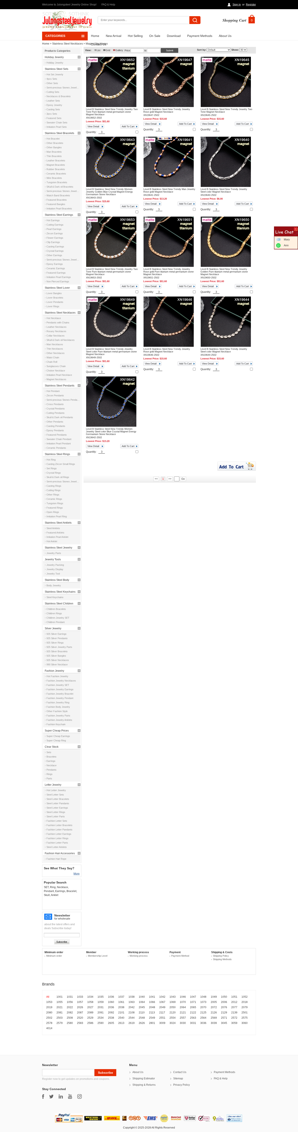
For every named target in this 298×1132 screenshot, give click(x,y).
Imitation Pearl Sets (56, 127)
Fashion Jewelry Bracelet (59, 693)
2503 (60, 1017)
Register (251, 4)
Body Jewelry (53, 585)
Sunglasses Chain (56, 366)
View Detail (93, 126)
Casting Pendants (55, 426)
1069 (173, 1002)
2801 (152, 1023)
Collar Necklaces (55, 335)
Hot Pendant (53, 391)
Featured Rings (54, 507)
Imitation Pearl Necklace (59, 375)
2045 (142, 1007)
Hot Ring (51, 459)
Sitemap (178, 1078)
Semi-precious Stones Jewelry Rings (63, 481)
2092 (111, 1012)
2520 (80, 1017)
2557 (183, 1017)
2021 (60, 1007)
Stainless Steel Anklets (58, 522)
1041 (152, 996)
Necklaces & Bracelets (58, 96)
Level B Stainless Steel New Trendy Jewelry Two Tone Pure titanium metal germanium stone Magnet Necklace (112, 112)
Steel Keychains (54, 597)
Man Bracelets (54, 151)
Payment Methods (199, 36)
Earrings (50, 761)
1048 (203, 996)
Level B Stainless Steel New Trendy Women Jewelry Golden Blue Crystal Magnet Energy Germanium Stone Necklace (109, 192)
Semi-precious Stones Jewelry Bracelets (63, 191)
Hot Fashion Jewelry (57, 676)
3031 (193, 1023)
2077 (234, 1007)
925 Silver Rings (55, 642)
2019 (49, 1007)
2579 (60, 1023)
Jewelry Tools (53, 559)
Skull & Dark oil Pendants (59, 417)
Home (95, 36)
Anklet (54, 895)
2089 (90, 1012)
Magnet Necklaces (56, 379)
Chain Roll (51, 362)
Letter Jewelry (53, 784)
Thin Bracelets (54, 156)
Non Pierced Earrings (57, 281)
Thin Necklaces (54, 348)
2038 (121, 1007)
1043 (173, 996)
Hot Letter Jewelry (56, 790)
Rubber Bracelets (55, 169)
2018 (244, 1002)
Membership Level (97, 955)
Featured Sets (54, 118)
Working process (139, 955)
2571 (224, 1017)
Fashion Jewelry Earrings (60, 689)
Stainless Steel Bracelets (59, 133)
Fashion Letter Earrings (58, 834)
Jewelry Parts (53, 553)
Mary (287, 239)
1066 (152, 1002)
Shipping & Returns (144, 1084)
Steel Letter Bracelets (57, 799)
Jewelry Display (54, 569)
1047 (193, 996)
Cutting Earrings (54, 224)
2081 (60, 1012)
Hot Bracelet (53, 138)
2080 (49, 1012)
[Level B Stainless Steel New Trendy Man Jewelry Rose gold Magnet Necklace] (169, 186)
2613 (121, 1023)
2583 (80, 1023)
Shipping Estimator (143, 1078)
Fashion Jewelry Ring (57, 702)
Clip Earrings (53, 242)
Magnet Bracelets (55, 165)
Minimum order (54, 955)
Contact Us (98, 44)
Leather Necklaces (56, 327)
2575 (244, 1017)
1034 (90, 996)
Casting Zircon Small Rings (60, 464)
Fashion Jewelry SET (57, 685)
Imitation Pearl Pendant (58, 443)
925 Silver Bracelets (57, 651)
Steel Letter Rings (55, 812)
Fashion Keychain (55, 724)
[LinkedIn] (61, 1096)
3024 (173, 1023)
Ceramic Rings (54, 499)
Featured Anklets (55, 532)
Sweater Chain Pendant (58, 439)
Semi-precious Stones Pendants (63, 400)
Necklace (51, 765)
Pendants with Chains (57, 322)
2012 (234, 1002)
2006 (224, 1002)
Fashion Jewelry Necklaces (61, 680)
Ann (286, 245)
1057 (80, 1002)
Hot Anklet (51, 541)
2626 (142, 1023)
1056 (70, 1002)
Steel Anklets (53, 528)
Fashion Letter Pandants (59, 829)
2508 (70, 1017)
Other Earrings (54, 255)
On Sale (154, 36)
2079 (244, 1007)
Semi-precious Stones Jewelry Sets (63, 87)
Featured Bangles (55, 204)
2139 (234, 1012)
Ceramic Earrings (55, 268)
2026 (80, 1007)
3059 (234, 1023)
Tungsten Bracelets (56, 182)
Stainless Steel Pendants (59, 385)
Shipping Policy (221, 955)
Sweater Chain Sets (56, 122)
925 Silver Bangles (56, 655)
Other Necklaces (55, 353)
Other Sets (52, 83)
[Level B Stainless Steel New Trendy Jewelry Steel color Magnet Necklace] (226, 186)
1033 (80, 996)
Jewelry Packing (55, 565)
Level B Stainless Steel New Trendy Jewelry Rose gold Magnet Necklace (166, 110)
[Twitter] (51, 1096)
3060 (244, 1023)
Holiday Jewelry (54, 57)
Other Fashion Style (57, 711)
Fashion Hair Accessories (60, 853)
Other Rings (52, 494)
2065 (193, 1007)
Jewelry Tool (53, 573)
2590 (101, 1023)
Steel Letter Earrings (57, 807)
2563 (193, 1017)
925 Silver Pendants (57, 638)
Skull (47, 895)
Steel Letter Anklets (56, 847)
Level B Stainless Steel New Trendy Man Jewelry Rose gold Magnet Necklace (169, 190)
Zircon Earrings (54, 233)
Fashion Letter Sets (56, 821)
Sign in (237, 4)
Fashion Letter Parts (57, 842)
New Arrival (113, 36)
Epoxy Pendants (55, 430)
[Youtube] (70, 1096)
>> (169, 478)
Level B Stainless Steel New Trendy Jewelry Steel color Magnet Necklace (223, 190)
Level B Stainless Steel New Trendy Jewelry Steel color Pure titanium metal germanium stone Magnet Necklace (111, 351)
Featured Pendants (56, 434)
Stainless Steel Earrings (59, 214)
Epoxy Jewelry (54, 105)
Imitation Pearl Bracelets (59, 208)
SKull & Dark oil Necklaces (60, 340)
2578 (49, 1023)
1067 (162, 1002)
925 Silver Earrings (56, 634)
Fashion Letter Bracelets (59, 825)
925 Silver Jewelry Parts (59, 647)
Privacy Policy (181, 1084)
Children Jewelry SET (57, 617)
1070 (183, 1002)
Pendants (51, 769)
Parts (49, 778)
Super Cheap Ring (56, 740)
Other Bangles (54, 147)
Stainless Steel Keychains (60, 591)
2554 (173, 1017)
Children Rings (54, 613)
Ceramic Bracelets (56, 173)
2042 (131, 1007)
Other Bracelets (54, 143)
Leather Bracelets (55, 160)
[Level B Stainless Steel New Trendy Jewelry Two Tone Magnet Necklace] (226, 106)
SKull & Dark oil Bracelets (59, 186)
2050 (173, 1007)
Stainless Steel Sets (56, 69)
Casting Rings (53, 486)
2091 (101, 1012)
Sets (48, 752)
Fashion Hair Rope (56, 859)
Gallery (119, 50)
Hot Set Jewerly (54, 74)
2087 (80, 1012)
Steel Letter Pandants (57, 803)
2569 (214, 1017)
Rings (49, 774)
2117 (162, 1012)
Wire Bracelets (54, 178)
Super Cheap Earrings (58, 736)
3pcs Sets (51, 113)
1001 (60, 996)
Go (183, 478)
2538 (111, 1017)
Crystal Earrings (55, 251)
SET (46, 887)
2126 (214, 1012)
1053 (49, 1002)
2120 (173, 1012)
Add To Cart (128, 126)
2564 (203, 1017)
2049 (162, 1007)
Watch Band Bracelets (58, 195)
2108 (131, 1012)
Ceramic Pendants (56, 448)
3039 (214, 1023)
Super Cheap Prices (57, 730)
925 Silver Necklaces (57, 660)
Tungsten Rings (54, 503)
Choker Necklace (55, 370)
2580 (70, 1023)
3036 (203, 1023)
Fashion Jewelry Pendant (59, 698)
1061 (121, 1002)
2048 (152, 1007)
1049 (214, 996)
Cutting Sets (52, 92)
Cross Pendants (55, 404)
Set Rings (51, 468)
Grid (108, 50)
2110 (142, 1012)
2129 (224, 1012)
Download (174, 36)
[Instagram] (79, 1096)
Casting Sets (53, 109)
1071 (193, 1002)
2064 (183, 1007)
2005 (214, 1002)
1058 (90, 1002)
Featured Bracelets (56, 199)
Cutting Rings (53, 490)
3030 (183, 1023)
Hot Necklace (53, 318)
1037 (121, 996)
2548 (142, 1017)
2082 (70, 1012)
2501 (244, 1012)
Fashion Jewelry (54, 670)
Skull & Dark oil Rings (57, 477)
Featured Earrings (56, 272)
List (98, 50)
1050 (224, 996)
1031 (70, 996)
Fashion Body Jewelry (58, 707)
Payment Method (180, 955)
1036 (111, 996)
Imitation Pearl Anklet (57, 537)
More (77, 873)
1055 (60, 1002)
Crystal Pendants (55, 408)
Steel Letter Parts (55, 816)
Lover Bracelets (54, 297)
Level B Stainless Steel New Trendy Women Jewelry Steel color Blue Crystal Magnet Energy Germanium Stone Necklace (111, 431)
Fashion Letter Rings (57, 838)
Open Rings (52, 512)
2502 (49, 1017)
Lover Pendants (54, 302)
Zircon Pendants (55, 395)
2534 (101, 1017)
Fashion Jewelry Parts (58, 715)
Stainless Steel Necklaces (67, 43)
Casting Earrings (55, 246)
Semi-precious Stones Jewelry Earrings (63, 259)
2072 (214, 1007)
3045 (224, 1023)
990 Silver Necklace (57, 664)
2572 (234, 1017)
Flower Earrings (54, 237)
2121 (183, 1012)
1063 (131, 1002)
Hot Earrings (53, 220)
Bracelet (71, 891)
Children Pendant (55, 622)
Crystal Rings (53, 472)
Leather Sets (53, 100)
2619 (131, 1023)
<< (156, 478)
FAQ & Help (108, 4)
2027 (90, 1007)
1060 (111, 1002)
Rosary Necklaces (56, 331)
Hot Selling (135, 36)
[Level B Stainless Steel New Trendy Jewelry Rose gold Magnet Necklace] (169, 106)
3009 (162, 1023)
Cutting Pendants (55, 413)
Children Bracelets (56, 609)
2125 (203, 1012)
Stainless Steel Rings (57, 454)
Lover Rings (52, 306)
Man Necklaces (54, 344)
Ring (53, 887)
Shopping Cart (234, 20)
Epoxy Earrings (54, 264)
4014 (49, 1028)
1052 (244, 996)
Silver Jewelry (53, 628)
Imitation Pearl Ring (56, 516)
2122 (193, 1012)
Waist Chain (52, 357)
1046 (183, 996)
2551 (162, 1017)
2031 (101, 1007)
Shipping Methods (222, 959)
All (47, 996)
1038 (131, 996)
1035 (101, 996)
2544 (131, 1017)
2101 (121, 1012)
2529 (90, 1017)
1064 (142, 1002)
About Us (225, 36)
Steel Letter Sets (55, 794)
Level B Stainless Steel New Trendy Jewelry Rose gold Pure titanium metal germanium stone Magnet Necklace (168, 272)
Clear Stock (51, 746)
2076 (224, 1007)
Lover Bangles (54, 293)
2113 (152, 1012)
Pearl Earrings (54, 229)
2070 (203, 1007)
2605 (111, 1023)
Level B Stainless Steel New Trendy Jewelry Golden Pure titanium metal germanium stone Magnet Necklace (224, 272)
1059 (101, 1002)
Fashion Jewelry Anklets (59, 720)
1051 (234, 996)
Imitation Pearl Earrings (58, 277)
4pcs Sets (51, 79)
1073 (203, 1002)
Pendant (49, 891)
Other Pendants (54, 421)
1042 (162, 996)
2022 (70, 1007)
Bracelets (51, 756)
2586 (90, 1023)
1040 (142, 996)
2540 (121, 1017)
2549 (152, 1017)
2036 (111, 1007)
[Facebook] (43, 1096)
